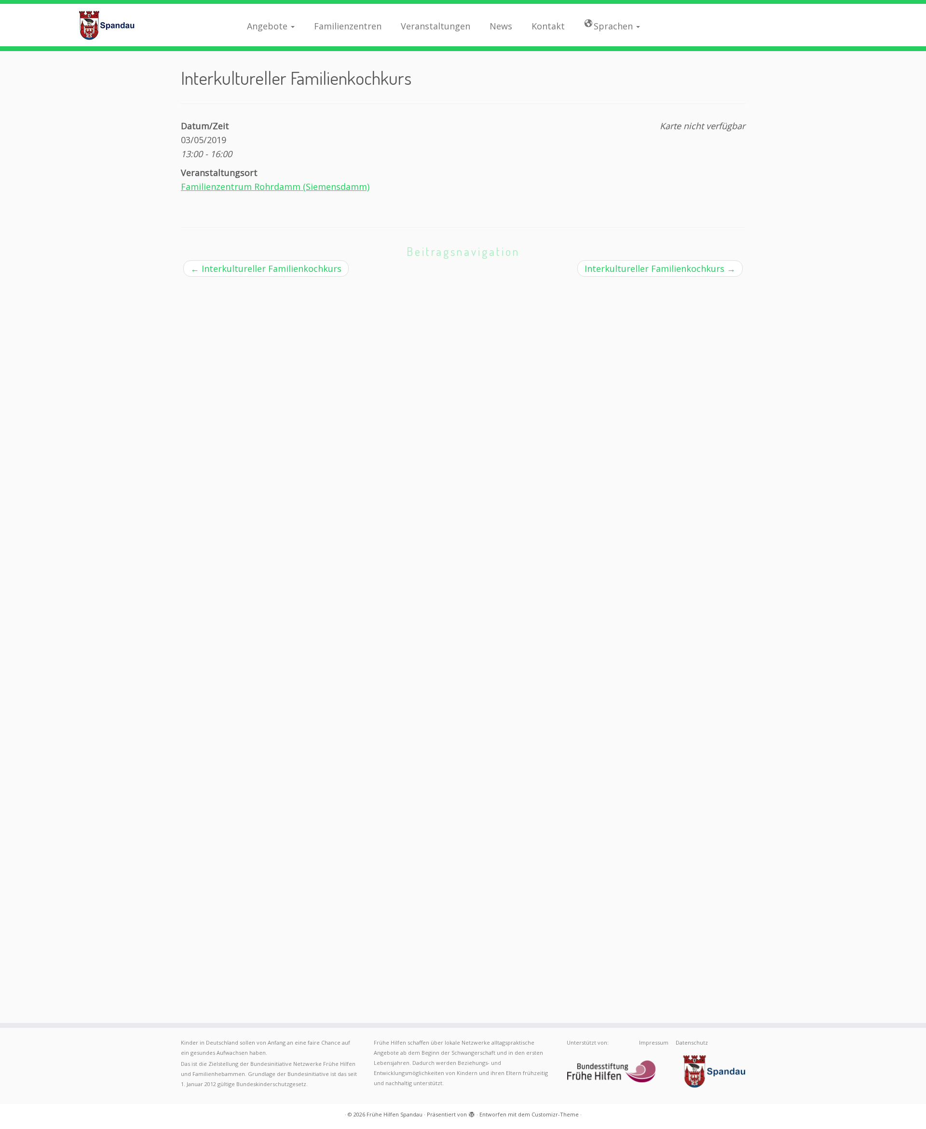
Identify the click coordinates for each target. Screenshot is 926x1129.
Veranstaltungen (435, 26)
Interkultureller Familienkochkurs (266, 268)
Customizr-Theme (555, 1114)
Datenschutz (692, 1042)
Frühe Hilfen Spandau (394, 1114)
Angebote (268, 26)
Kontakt (548, 26)
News (501, 26)
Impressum (653, 1042)
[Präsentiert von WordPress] (471, 1112)
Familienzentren (347, 26)
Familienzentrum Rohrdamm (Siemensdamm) (275, 186)
